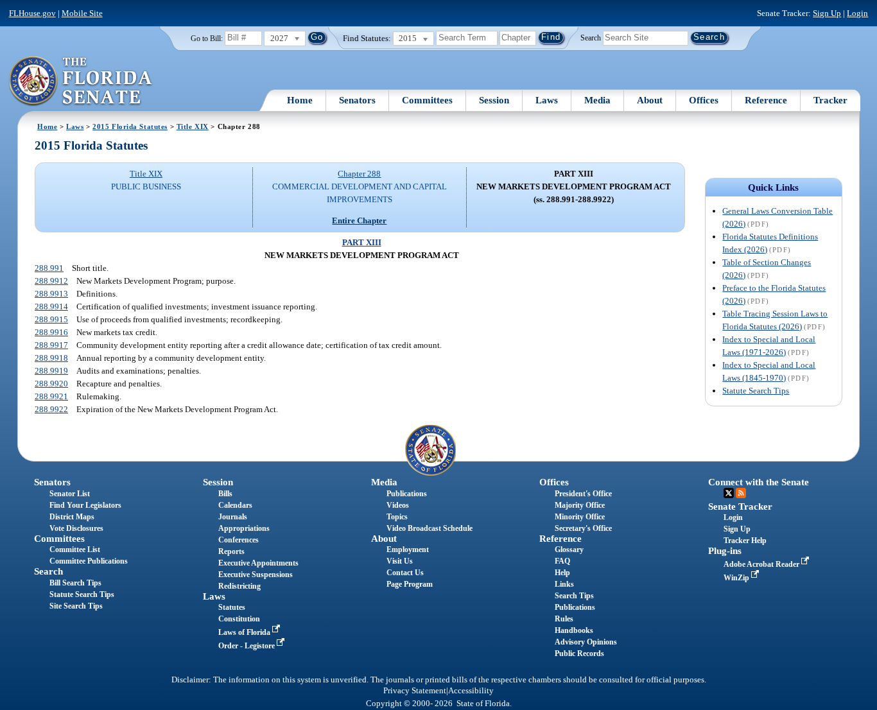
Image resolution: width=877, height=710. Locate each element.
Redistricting (239, 586)
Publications (406, 493)
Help (562, 572)
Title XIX (193, 126)
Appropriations (244, 528)
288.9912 (51, 281)
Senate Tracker (740, 506)
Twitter (729, 493)
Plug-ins (725, 551)
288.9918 (51, 358)
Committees (427, 100)
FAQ (562, 561)
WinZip (737, 577)
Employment (407, 549)
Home (300, 100)
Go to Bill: (207, 38)
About (650, 100)
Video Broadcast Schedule (429, 528)
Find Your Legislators (85, 505)
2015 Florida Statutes (130, 126)
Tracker (830, 100)
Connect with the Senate (758, 482)
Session (494, 100)
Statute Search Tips (755, 390)
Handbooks (574, 630)
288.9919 (51, 371)
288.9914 (51, 306)
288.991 (49, 268)
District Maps (71, 516)
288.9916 (51, 332)
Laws (546, 100)
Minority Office (580, 516)
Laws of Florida (245, 632)
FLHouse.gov (32, 13)
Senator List (69, 493)
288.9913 (51, 294)
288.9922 (51, 409)
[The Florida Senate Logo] (81, 81)
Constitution (239, 618)
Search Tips (574, 595)
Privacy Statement (414, 690)
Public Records (579, 653)
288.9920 (51, 383)
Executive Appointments (258, 562)
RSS (741, 493)
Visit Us (399, 561)
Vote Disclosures (76, 528)
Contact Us (405, 572)
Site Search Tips (76, 606)
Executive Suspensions (255, 574)
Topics (397, 516)
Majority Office (580, 505)
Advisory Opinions (586, 641)
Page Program (409, 584)
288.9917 (51, 345)
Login (857, 13)
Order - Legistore (247, 645)
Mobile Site (82, 13)
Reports (231, 551)
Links (564, 584)
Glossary (569, 549)
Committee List (74, 549)
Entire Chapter (359, 220)
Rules (564, 618)
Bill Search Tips (75, 582)
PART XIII (361, 242)
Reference (766, 100)
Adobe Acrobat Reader (762, 564)
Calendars (235, 505)
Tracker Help (745, 540)
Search (590, 37)
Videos (397, 505)
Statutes (231, 607)
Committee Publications (88, 561)
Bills (225, 493)
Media (597, 100)
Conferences (238, 539)
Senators (357, 100)
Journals (232, 516)
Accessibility (471, 690)
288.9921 (51, 396)
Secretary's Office (583, 528)
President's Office (583, 493)
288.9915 (51, 319)
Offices (703, 100)
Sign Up (827, 13)
